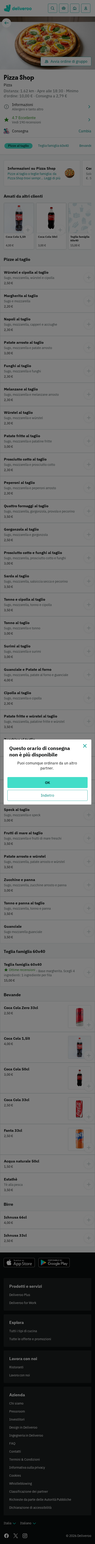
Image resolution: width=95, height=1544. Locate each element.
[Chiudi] (85, 746)
